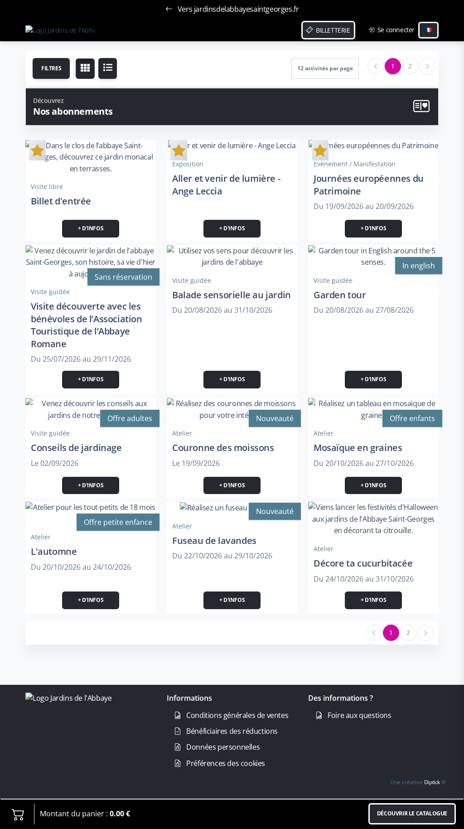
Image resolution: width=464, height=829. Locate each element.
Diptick (431, 782)
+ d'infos (90, 228)
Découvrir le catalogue (412, 813)
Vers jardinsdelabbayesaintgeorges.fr (237, 9)
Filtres (51, 68)
